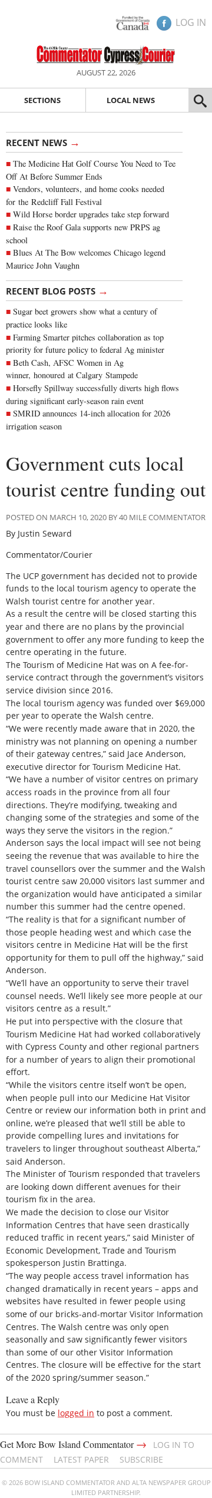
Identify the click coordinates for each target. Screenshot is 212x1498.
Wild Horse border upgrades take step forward (91, 214)
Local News (131, 100)
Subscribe (141, 1459)
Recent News (43, 142)
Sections (42, 100)
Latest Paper (81, 1459)
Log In (190, 22)
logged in (76, 1412)
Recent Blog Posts (57, 290)
